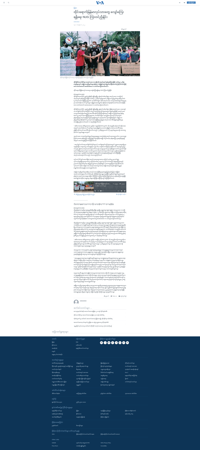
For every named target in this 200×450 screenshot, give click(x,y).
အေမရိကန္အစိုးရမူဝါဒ (81, 445)
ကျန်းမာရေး (103, 378)
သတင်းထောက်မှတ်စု (57, 378)
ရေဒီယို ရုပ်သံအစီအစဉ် (57, 413)
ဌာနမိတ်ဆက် (55, 425)
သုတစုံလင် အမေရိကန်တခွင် (131, 369)
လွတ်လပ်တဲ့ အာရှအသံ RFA (83, 442)
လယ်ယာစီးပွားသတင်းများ (82, 375)
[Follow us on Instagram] (112, 342)
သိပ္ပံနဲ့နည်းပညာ (80, 363)
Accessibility (104, 445)
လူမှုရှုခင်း (78, 384)
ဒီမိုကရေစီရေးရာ (56, 372)
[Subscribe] (127, 342)
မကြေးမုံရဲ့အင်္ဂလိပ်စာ (81, 393)
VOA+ (53, 434)
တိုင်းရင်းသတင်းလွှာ (130, 363)
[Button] (123, 29)
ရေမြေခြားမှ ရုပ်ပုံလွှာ (105, 410)
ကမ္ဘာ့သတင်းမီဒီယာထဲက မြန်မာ (59, 381)
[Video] (184, 2)
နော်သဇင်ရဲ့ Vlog (129, 413)
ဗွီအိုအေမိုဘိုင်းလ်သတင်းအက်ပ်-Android (110, 434)
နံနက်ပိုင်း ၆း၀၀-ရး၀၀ (57, 402)
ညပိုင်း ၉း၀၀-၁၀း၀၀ (81, 402)
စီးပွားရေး (78, 369)
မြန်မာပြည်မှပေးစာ (105, 363)
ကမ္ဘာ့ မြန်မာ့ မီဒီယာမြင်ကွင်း (58, 384)
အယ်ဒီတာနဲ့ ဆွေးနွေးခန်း (58, 363)
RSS (77, 342)
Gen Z (126, 372)
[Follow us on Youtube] (108, 342)
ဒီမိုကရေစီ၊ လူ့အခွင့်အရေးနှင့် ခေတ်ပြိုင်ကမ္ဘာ (62, 366)
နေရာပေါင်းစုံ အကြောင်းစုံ (131, 375)
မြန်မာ (75, 8)
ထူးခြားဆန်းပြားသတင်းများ (82, 381)
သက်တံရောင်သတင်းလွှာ (131, 381)
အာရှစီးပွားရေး (104, 375)
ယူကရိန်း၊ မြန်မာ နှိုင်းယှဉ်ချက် (83, 378)
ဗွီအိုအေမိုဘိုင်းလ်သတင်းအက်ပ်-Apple (85, 434)
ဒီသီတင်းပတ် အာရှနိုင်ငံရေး (107, 372)
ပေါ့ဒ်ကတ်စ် (79, 345)
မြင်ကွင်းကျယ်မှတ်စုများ (106, 366)
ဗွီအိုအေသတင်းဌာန (101, 185)
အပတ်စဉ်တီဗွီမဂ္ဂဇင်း (57, 417)
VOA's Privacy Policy (106, 442)
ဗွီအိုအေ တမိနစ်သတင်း (130, 410)
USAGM (54, 442)
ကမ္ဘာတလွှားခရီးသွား (105, 369)
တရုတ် (53, 351)
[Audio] (179, 2)
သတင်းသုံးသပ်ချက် (56, 369)
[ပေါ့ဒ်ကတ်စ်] (123, 342)
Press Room (55, 445)
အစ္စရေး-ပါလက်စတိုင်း (57, 354)
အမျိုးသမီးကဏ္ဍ (105, 381)
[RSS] (120, 342)
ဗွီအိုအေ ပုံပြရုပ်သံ (105, 417)
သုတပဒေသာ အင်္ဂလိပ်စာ (131, 393)
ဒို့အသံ (126, 378)
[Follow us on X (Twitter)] (105, 342)
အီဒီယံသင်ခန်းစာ (56, 393)
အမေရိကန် (54, 348)
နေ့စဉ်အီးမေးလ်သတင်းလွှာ (82, 348)
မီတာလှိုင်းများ (79, 425)
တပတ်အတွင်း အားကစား (82, 372)
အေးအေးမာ (76, 21)
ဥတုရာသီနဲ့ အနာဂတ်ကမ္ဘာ (82, 366)
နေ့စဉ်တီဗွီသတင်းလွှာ (57, 410)
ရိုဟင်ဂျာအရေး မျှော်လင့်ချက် (108, 384)
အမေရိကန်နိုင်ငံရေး (56, 375)
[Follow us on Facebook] (101, 342)
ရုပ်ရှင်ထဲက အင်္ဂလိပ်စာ (106, 393)
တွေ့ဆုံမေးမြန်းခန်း (80, 417)
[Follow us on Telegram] (116, 342)
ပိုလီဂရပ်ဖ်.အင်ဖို (104, 413)
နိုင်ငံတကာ (54, 345)
